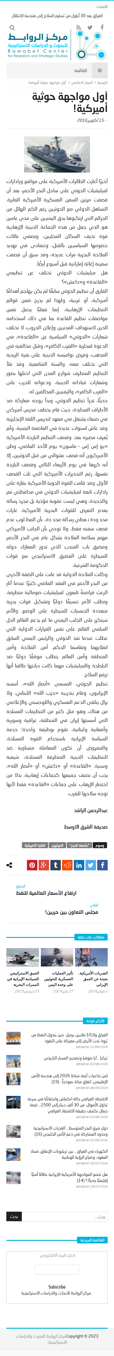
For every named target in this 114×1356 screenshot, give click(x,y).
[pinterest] (32, 865)
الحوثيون (57, 845)
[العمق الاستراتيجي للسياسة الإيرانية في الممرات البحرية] (22, 957)
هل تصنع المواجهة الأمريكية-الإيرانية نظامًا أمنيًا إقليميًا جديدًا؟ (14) (69, 1177)
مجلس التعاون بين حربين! (71, 909)
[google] (44, 865)
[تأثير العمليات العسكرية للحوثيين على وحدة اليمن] (57, 957)
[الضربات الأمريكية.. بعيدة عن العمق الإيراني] (91, 957)
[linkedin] (79, 865)
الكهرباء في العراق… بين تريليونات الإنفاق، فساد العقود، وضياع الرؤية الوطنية (69, 1154)
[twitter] (91, 865)
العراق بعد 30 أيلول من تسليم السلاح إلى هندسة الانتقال (57, 15)
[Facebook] (102, 28)
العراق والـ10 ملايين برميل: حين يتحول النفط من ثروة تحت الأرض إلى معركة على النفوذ (69, 1037)
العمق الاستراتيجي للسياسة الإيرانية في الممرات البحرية (23, 978)
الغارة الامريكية (35, 845)
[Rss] (78, 28)
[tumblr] (55, 865)
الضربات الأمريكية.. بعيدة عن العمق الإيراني (93, 978)
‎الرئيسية (102, 82)
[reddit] (67, 865)
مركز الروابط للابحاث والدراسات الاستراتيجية (56, 1292)
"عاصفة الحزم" (79, 845)
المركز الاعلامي (82, 82)
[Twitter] (90, 28)
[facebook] (102, 865)
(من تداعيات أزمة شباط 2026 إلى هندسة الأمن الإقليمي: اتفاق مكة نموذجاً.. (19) (69, 1078)
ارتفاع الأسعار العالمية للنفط (46, 890)
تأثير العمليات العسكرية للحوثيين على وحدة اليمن (58, 978)
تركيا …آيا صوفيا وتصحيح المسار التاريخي (76, 1057)
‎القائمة (80, 70)
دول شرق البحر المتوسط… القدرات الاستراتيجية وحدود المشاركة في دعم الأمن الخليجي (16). (71, 1131)
